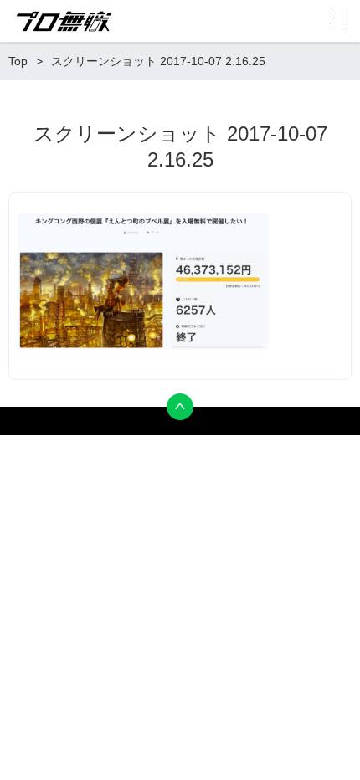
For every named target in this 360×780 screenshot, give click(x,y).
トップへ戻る (180, 406)
